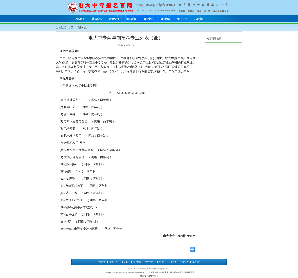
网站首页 (80, 18)
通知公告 (97, 18)
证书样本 (182, 18)
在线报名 (184, 262)
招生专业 (148, 18)
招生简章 (131, 18)
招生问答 (165, 18)
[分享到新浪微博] (186, 249)
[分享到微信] (168, 249)
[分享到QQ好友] (174, 249)
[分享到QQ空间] (180, 249)
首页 (70, 27)
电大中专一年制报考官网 (179, 236)
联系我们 (199, 18)
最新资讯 (114, 18)
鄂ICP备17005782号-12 (149, 276)
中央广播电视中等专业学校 (77, 58)
